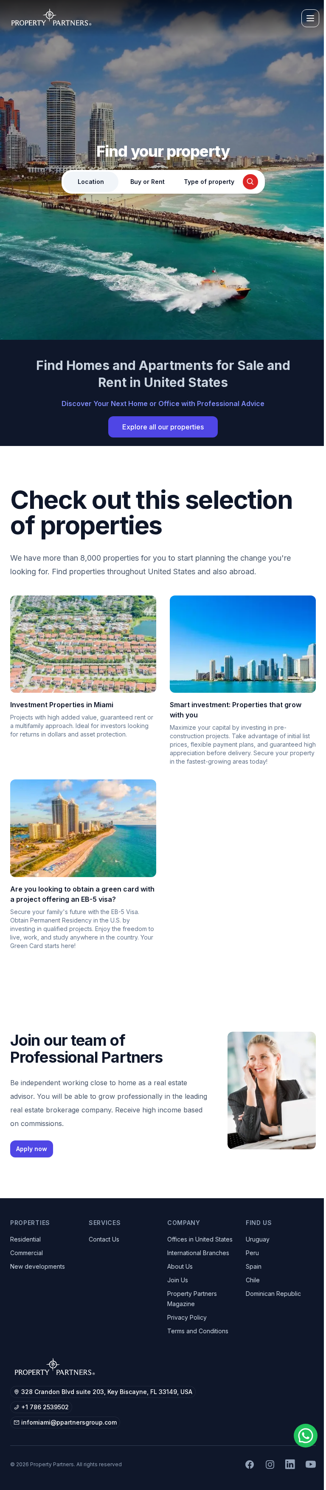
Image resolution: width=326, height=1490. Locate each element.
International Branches (198, 1252)
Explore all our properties (163, 427)
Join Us (177, 1280)
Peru (252, 1252)
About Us (180, 1266)
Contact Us (104, 1239)
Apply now (31, 1148)
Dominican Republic (273, 1293)
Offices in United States (200, 1239)
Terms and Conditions (197, 1331)
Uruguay (258, 1239)
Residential (25, 1239)
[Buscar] (250, 181)
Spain (253, 1266)
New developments (37, 1266)
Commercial (26, 1252)
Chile (253, 1280)
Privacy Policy (187, 1317)
